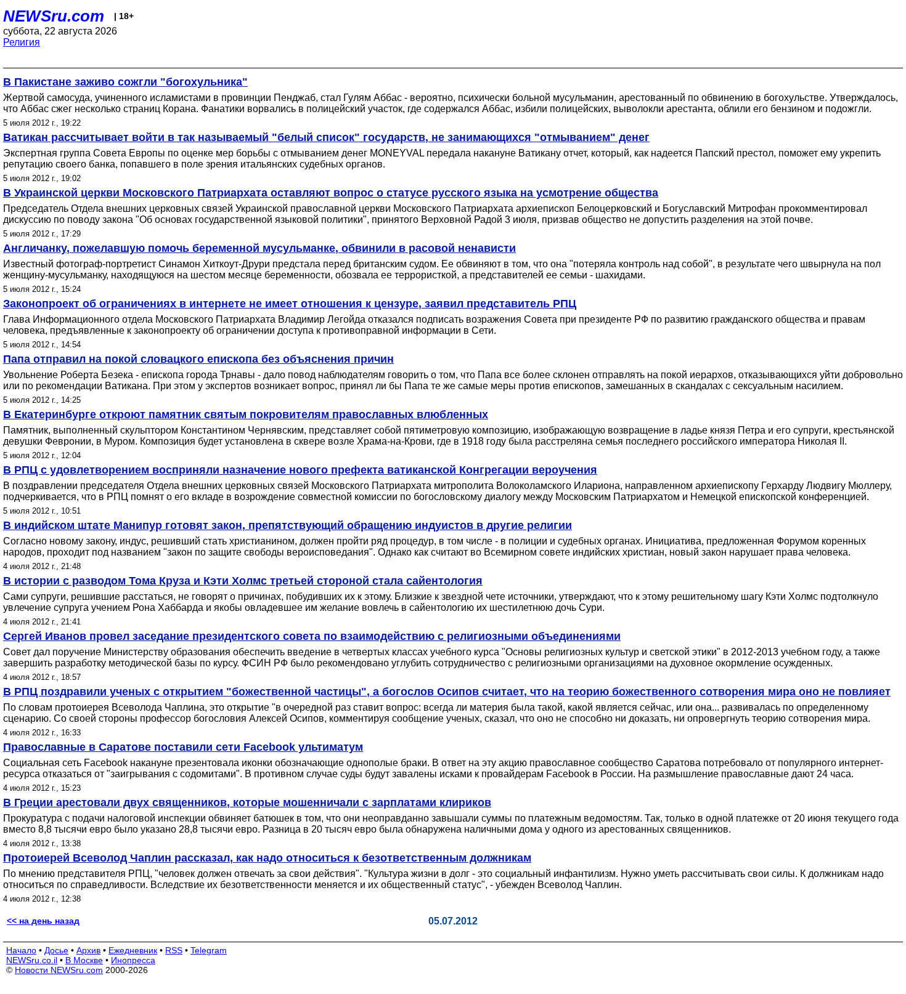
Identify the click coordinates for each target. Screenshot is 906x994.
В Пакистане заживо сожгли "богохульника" (125, 82)
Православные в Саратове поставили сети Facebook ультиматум (183, 747)
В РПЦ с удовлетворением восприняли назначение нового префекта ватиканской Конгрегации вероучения (300, 470)
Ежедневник (132, 950)
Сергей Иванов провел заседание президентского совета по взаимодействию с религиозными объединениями (312, 636)
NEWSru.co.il (31, 960)
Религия (21, 42)
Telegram (208, 950)
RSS (173, 950)
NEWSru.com (53, 16)
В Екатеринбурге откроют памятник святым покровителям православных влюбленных (245, 414)
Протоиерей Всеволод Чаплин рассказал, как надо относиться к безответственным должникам (267, 858)
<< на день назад (43, 921)
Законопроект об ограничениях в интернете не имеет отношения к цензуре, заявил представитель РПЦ (289, 303)
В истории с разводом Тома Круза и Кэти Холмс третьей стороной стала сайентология (243, 581)
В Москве (84, 960)
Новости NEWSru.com (59, 970)
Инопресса (133, 960)
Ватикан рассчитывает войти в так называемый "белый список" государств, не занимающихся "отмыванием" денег (326, 137)
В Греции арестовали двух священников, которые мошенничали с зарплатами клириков (247, 802)
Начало (21, 950)
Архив (88, 950)
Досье (56, 950)
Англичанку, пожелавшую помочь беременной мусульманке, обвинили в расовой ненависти (259, 248)
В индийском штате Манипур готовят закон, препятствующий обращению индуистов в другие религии (287, 525)
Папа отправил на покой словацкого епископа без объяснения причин (198, 359)
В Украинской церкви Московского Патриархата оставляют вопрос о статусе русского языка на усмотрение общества (330, 193)
